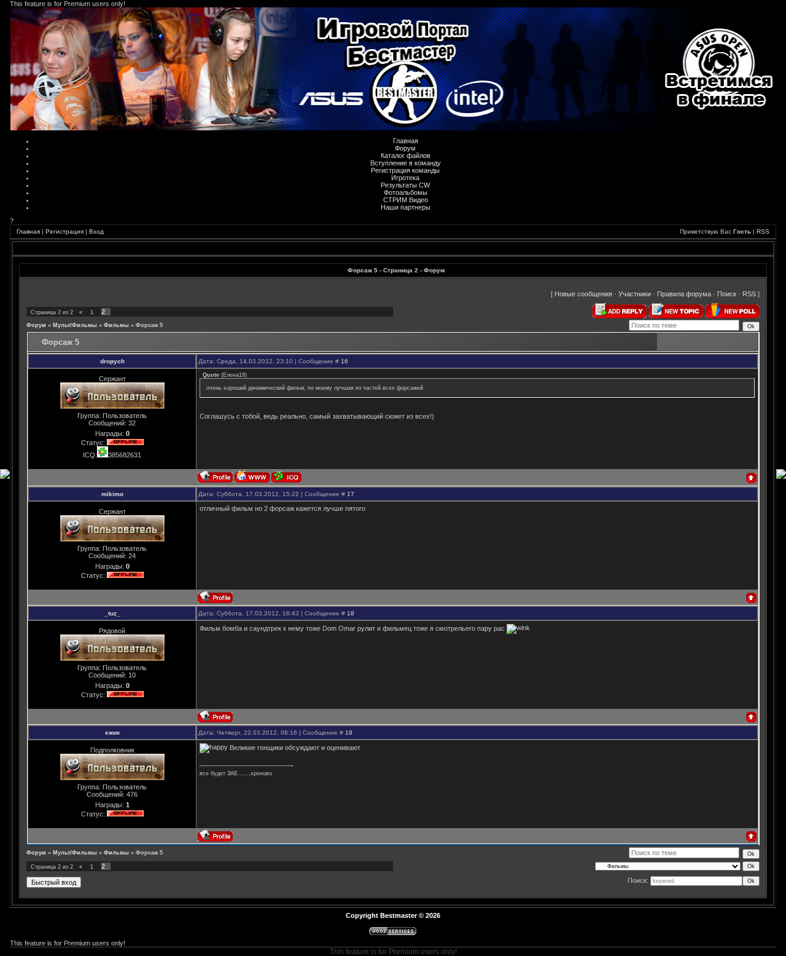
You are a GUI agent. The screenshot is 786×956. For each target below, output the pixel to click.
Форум (405, 148)
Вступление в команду (405, 163)
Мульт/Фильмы (75, 325)
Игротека (405, 177)
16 (344, 361)
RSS (763, 231)
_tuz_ (112, 613)
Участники (634, 294)
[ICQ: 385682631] (286, 477)
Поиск (726, 294)
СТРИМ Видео (405, 199)
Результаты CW (405, 185)
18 (350, 613)
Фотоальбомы (405, 192)
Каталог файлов (405, 155)
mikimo (112, 494)
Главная (405, 140)
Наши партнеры (405, 207)
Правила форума (684, 294)
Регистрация (64, 231)
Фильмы (116, 325)
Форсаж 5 (149, 325)
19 (348, 732)
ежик (112, 732)
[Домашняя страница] (252, 477)
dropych (112, 361)
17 (350, 494)
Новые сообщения (583, 294)
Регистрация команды (405, 170)
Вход (96, 231)
